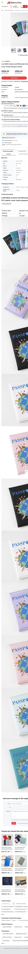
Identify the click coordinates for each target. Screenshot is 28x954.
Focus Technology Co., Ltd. (18, 948)
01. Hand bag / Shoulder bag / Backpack (8, 906)
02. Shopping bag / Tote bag (21, 906)
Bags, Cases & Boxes (9, 10)
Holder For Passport (7, 937)
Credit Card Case (18, 926)
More (2, 943)
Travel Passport (6, 940)
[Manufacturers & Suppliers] (14, 2)
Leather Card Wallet (7, 926)
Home (2, 10)
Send (14, 823)
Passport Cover (18, 937)
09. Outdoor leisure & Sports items (9, 911)
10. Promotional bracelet (20, 911)
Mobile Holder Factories (21, 933)
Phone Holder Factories (8, 933)
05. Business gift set (5, 909)
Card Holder (17, 10)
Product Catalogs (22, 903)
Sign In (3, 144)
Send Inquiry (14, 78)
